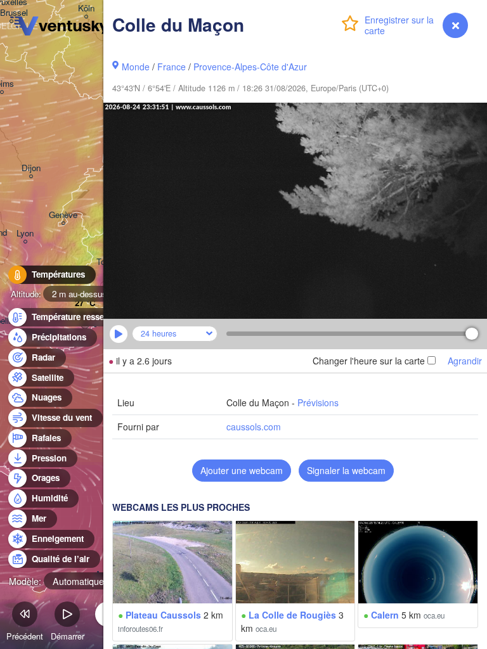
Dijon (31, 168)
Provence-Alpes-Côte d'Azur (250, 66)
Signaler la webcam (346, 470)
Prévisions (318, 402)
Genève (63, 215)
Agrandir (465, 360)
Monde (136, 66)
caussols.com (253, 426)
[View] (172, 562)
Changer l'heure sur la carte (369, 360)
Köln (86, 8)
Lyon (25, 233)
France (171, 66)
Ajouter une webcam (241, 470)
